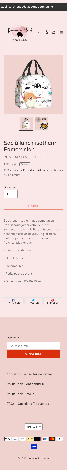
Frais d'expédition (35, 170)
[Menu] (61, 32)
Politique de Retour (20, 394)
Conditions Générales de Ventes (30, 374)
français (32, 426)
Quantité (9, 187)
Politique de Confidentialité (26, 384)
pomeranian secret (39, 458)
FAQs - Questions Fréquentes (28, 404)
